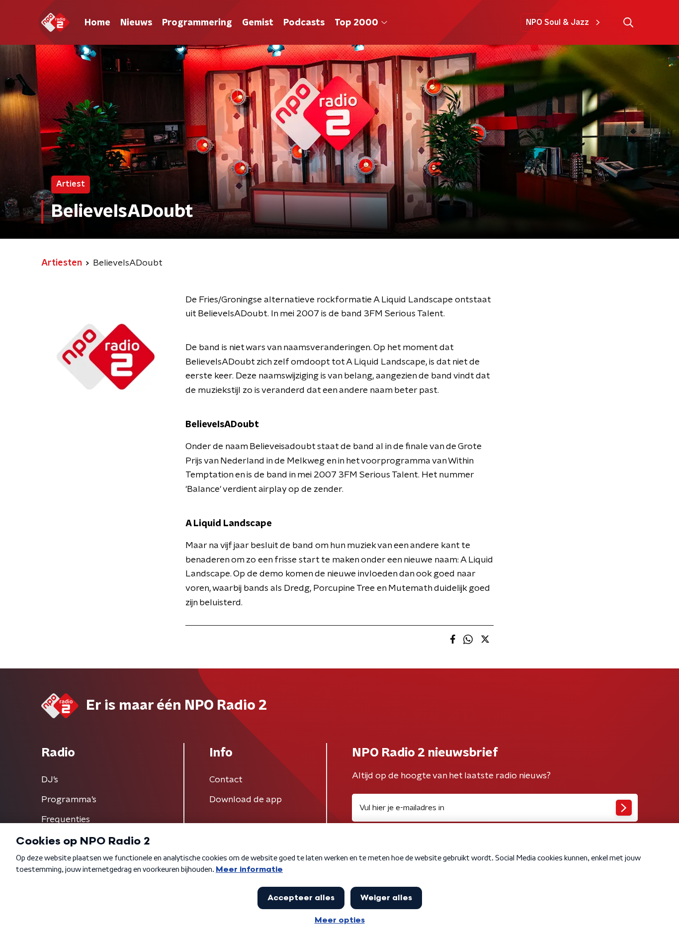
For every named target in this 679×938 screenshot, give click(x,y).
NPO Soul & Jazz (557, 22)
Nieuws (136, 22)
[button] (628, 22)
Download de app (245, 799)
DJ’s (49, 779)
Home (97, 22)
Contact (226, 779)
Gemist (257, 22)
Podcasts (304, 22)
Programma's (68, 799)
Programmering (197, 22)
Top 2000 (356, 22)
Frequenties (65, 819)
